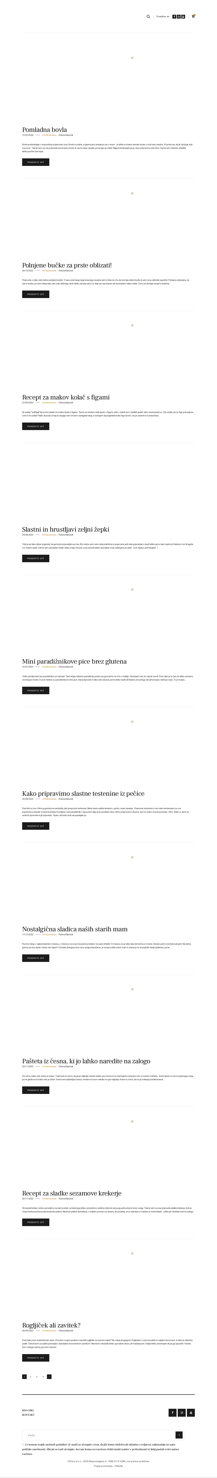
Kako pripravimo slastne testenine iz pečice (83, 793)
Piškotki (119, 1466)
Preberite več (35, 162)
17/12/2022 (27, 934)
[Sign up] (179, 1435)
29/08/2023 (27, 535)
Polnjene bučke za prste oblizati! (67, 265)
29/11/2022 (27, 1066)
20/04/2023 (27, 799)
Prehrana (50, 135)
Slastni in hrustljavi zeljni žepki (65, 529)
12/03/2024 (27, 135)
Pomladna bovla (44, 129)
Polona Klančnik (66, 135)
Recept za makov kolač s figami (66, 397)
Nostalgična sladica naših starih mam (75, 929)
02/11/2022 (27, 1198)
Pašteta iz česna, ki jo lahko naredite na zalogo (86, 1061)
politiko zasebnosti (33, 1449)
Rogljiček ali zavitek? (51, 1325)
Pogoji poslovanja (103, 1466)
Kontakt (28, 1415)
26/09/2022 (27, 1330)
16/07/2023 (27, 667)
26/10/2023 (27, 270)
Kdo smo (28, 1410)
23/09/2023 (27, 402)
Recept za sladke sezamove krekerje (71, 1193)
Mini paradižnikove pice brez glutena (74, 661)
